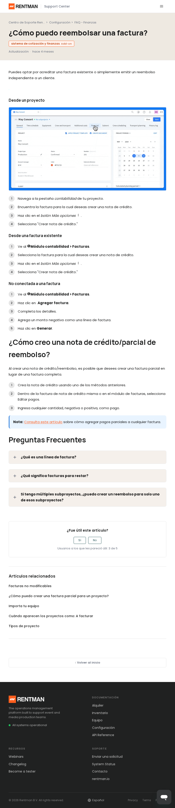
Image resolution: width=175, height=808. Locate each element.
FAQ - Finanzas (85, 22)
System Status (103, 764)
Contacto (100, 771)
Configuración (59, 22)
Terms (146, 800)
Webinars (16, 756)
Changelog (17, 764)
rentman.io (101, 779)
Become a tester (22, 771)
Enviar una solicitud (107, 756)
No (95, 540)
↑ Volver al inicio (87, 662)
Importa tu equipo (24, 606)
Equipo (97, 720)
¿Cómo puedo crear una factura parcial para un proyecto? (59, 596)
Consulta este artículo (43, 421)
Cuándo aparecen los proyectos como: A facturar (51, 616)
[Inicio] (23, 6)
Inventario (100, 713)
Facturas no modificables (30, 586)
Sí (79, 540)
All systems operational (29, 725)
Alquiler (97, 705)
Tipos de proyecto (24, 626)
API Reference (103, 735)
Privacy (133, 800)
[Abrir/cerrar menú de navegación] (161, 6)
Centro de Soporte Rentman (30, 22)
